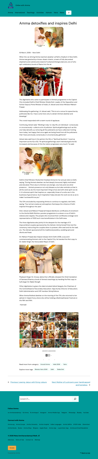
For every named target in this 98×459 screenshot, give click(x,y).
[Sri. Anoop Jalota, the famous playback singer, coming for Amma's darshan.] (37, 325)
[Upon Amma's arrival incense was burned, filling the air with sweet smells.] (72, 343)
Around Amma (45, 364)
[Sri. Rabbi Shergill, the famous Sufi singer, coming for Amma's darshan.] (25, 343)
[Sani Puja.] (49, 343)
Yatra (65, 364)
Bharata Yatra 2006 (41, 369)
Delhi (52, 369)
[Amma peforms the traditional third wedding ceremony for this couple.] (61, 316)
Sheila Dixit (60, 369)
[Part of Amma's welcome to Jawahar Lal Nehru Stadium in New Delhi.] (37, 334)
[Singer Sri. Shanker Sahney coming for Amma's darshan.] (25, 325)
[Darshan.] (61, 325)
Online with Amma (23, 5)
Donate (12, 448)
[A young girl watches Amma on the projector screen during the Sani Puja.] (49, 316)
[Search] (75, 399)
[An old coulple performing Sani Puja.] (25, 334)
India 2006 (56, 364)
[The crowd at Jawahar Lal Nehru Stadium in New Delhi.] (72, 316)
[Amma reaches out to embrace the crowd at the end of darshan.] (37, 343)
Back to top (86, 453)
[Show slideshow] (49, 351)
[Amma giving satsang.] (72, 325)
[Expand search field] (68, 13)
